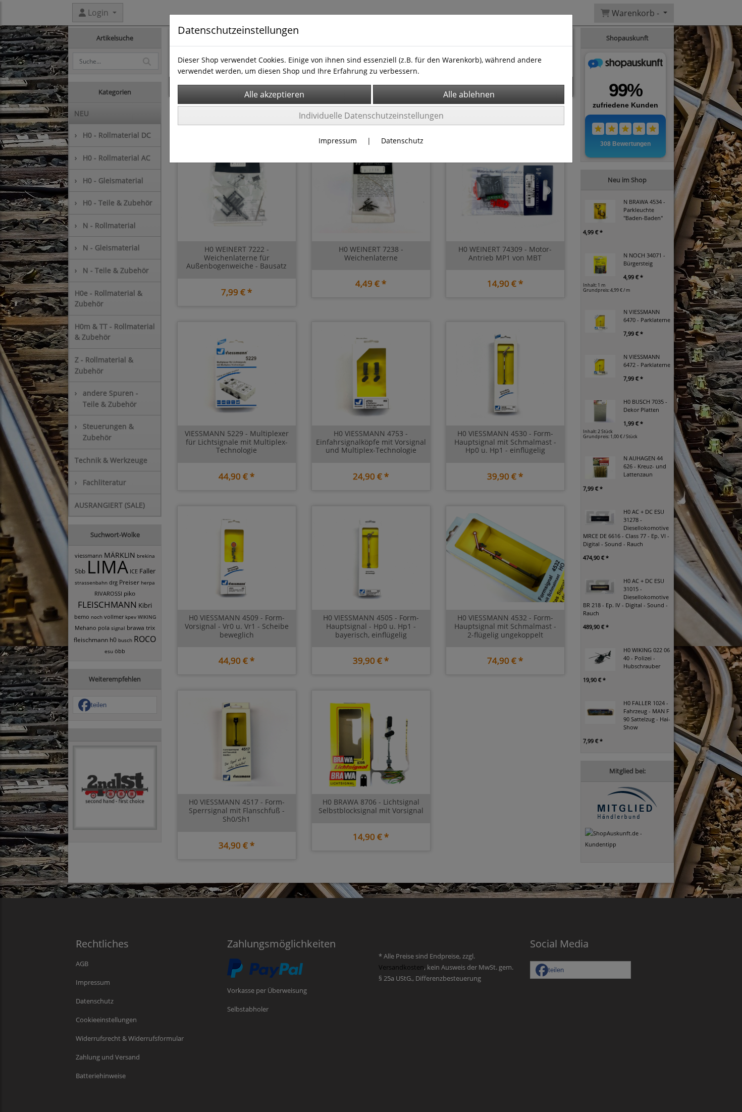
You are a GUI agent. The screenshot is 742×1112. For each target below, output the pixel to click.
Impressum (338, 140)
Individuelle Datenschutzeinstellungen (371, 115)
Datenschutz (402, 140)
